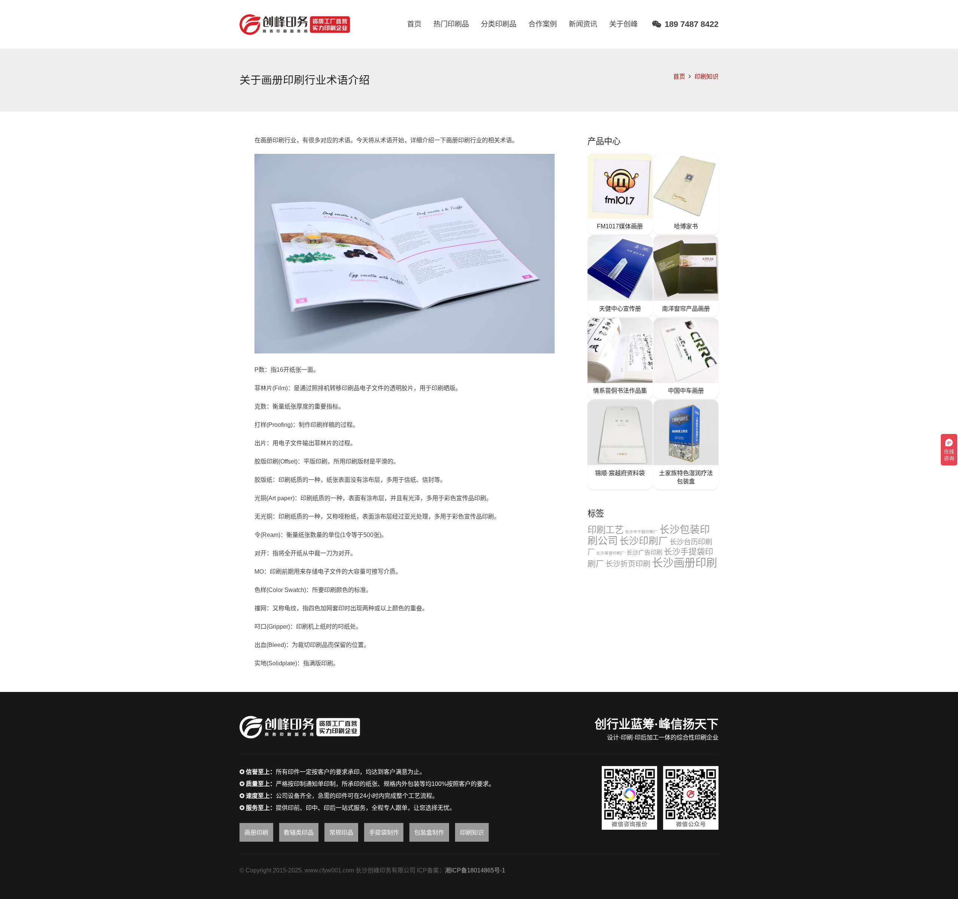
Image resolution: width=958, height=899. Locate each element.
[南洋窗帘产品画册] (685, 276)
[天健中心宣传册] (620, 276)
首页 (679, 76)
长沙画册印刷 (684, 562)
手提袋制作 (384, 832)
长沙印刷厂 (643, 541)
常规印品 (341, 832)
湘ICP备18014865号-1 (475, 870)
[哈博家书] (685, 194)
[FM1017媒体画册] (620, 194)
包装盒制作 (429, 832)
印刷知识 (706, 76)
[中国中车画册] (685, 358)
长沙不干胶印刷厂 (641, 531)
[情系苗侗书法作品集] (620, 358)
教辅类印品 (299, 832)
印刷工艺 (605, 530)
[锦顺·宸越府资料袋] (620, 445)
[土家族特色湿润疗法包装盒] (685, 445)
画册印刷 (256, 832)
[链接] (295, 24)
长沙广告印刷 (644, 552)
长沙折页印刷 (627, 564)
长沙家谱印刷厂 (610, 553)
